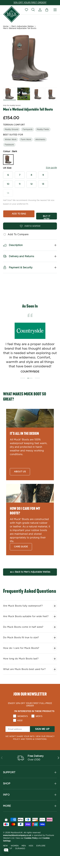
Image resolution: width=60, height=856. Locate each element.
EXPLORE (40, 846)
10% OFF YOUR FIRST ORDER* (30, 2)
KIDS (31, 846)
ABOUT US (20, 472)
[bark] (8, 159)
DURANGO (20, 848)
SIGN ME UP (42, 729)
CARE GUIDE (21, 547)
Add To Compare (17, 234)
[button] (46, 9)
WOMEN (14, 846)
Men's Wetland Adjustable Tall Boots (19, 28)
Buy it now (46, 217)
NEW (5, 846)
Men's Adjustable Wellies (22, 26)
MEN (24, 846)
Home (5, 26)
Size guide (51, 168)
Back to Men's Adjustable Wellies (32, 572)
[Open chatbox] (6, 850)
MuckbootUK (17, 832)
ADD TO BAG (19, 214)
